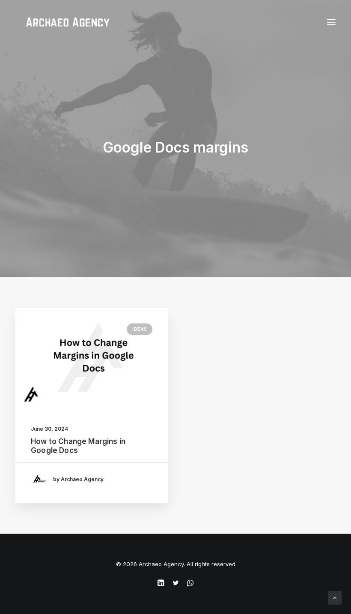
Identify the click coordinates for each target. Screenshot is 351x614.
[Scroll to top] (335, 597)
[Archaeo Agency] (67, 22)
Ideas (139, 329)
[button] (91, 358)
